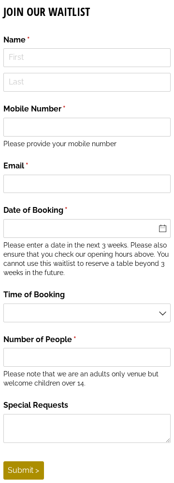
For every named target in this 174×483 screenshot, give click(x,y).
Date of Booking (51, 210)
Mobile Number (50, 108)
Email (32, 165)
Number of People (56, 339)
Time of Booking (34, 294)
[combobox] (87, 313)
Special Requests (35, 405)
